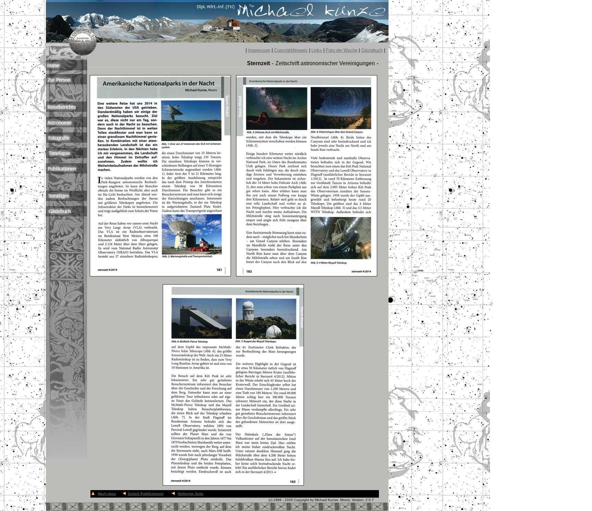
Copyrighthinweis (291, 50)
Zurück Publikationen (145, 494)
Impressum (259, 50)
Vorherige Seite (191, 494)
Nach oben (107, 494)
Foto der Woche (341, 50)
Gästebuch (372, 50)
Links (316, 50)
